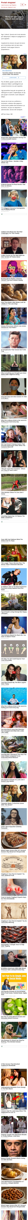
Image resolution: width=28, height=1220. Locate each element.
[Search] (25, 4)
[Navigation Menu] (22, 4)
